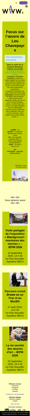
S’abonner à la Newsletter (15, 394)
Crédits (15, 401)
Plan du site (15, 404)
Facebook (15, 386)
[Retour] (15, 28)
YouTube (15, 389)
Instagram (15, 387)
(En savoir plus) (24, 414)
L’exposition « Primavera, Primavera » (15, 77)
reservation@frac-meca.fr (16, 152)
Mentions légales (15, 399)
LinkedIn (15, 391)
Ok (18, 414)
